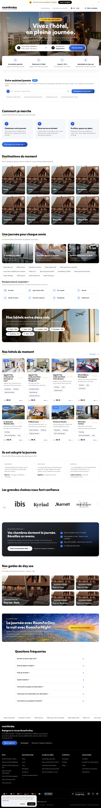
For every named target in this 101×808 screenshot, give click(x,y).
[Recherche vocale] (46, 47)
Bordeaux (25, 769)
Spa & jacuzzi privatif (47, 271)
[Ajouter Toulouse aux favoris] (22, 198)
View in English (65, 2)
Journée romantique (49, 765)
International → (7, 783)
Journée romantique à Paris (33, 97)
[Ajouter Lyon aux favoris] (47, 168)
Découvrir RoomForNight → (81, 628)
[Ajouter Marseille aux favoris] (72, 198)
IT (41, 794)
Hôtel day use (8, 267)
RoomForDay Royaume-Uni (10, 766)
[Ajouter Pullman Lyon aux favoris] (47, 407)
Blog (63, 765)
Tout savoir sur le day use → (14, 144)
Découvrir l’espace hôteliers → (45, 548)
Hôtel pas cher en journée (68, 267)
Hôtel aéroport (8, 275)
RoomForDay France (9, 759)
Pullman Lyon (33, 422)
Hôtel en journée (9, 718)
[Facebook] (97, 794)
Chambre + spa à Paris (13, 97)
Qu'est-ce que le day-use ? (50, 658)
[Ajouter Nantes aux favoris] (47, 198)
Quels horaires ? (50, 679)
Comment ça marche (59, 8)
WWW (49, 794)
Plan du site (50, 805)
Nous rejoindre (9, 743)
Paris (23, 759)
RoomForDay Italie (8, 779)
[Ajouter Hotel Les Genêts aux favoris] (71, 407)
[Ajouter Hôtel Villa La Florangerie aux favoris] (96, 360)
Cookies (42, 805)
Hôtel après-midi (50, 267)
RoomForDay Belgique (10, 762)
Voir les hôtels (77, 48)
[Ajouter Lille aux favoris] (72, 168)
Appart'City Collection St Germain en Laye (9, 378)
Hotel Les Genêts (60, 422)
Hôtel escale (21, 275)
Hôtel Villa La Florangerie (83, 376)
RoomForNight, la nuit (50, 772)
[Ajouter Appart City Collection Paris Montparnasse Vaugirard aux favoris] (47, 360)
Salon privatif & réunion (82, 271)
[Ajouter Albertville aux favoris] (96, 198)
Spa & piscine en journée (50, 769)
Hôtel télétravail (34, 275)
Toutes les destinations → (30, 776)
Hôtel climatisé (48, 275)
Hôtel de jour (20, 267)
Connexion (24, 743)
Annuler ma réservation (90, 762)
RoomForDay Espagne (10, 776)
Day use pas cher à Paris (50, 762)
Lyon (23, 762)
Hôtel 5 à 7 (32, 271)
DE (28, 794)
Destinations (45, 8)
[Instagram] (93, 794)
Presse (64, 762)
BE (13, 794)
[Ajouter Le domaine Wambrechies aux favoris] (22, 407)
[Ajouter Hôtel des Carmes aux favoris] (96, 407)
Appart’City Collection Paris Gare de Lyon (59, 377)
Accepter (31, 804)
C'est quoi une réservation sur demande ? (50, 694)
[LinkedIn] (88, 794)
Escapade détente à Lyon (69, 97)
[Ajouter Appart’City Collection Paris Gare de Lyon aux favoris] (71, 360)
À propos (65, 759)
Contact (85, 759)
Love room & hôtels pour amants (14, 271)
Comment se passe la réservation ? (50, 687)
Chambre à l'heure (35, 267)
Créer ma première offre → (20, 548)
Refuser (22, 804)
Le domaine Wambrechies (9, 423)
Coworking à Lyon (52, 97)
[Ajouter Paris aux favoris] (22, 168)
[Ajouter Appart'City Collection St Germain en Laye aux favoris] (22, 360)
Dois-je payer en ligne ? (50, 665)
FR (6, 794)
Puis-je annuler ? (50, 672)
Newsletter (86, 772)
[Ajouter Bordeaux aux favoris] (96, 168)
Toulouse (25, 772)
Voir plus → (93, 354)
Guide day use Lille (48, 759)
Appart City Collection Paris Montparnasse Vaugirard (34, 378)
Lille (23, 765)
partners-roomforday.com (37, 801)
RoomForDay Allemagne (6, 772)
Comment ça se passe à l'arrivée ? (50, 701)
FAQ (83, 765)
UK (21, 794)
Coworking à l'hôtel (64, 271)
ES (35, 794)
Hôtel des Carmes (82, 423)
